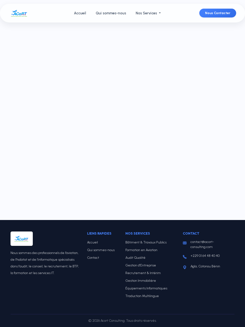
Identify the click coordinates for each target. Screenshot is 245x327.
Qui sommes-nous (111, 13)
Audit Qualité (135, 258)
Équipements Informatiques (146, 288)
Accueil (80, 13)
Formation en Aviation (141, 250)
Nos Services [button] (147, 13)
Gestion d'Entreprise (140, 265)
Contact (93, 258)
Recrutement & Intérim (143, 273)
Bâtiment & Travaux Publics (146, 242)
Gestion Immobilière (140, 281)
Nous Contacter (217, 13)
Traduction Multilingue (142, 296)
